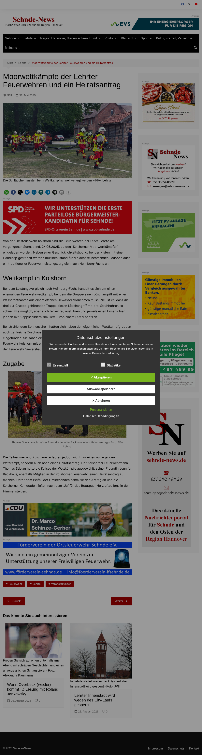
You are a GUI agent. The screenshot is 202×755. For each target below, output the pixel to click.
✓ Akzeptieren (101, 377)
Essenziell (60, 365)
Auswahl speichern (101, 389)
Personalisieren (101, 409)
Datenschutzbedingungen (101, 416)
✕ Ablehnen (101, 400)
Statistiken (115, 365)
